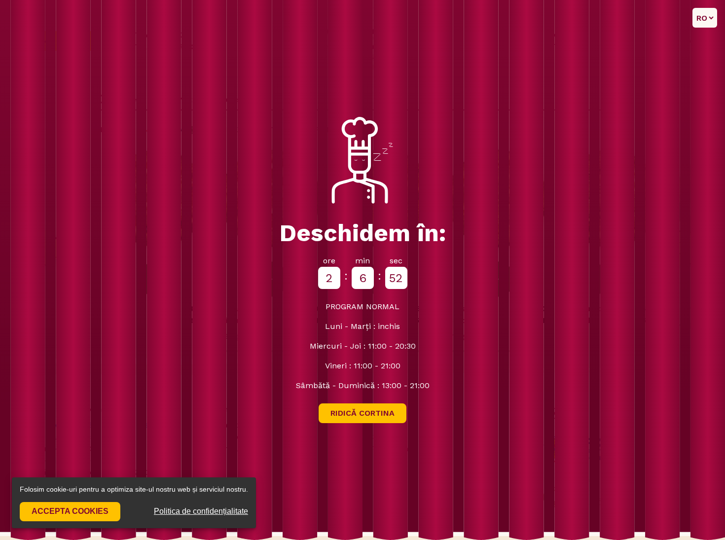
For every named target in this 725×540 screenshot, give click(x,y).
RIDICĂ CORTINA (362, 413)
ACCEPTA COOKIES (70, 511)
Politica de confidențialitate (201, 511)
